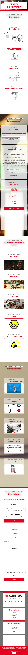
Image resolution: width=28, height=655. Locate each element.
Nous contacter (14, 208)
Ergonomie (14, 615)
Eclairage (14, 612)
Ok (14, 653)
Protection (14, 617)
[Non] (26, 650)
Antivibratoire (14, 614)
